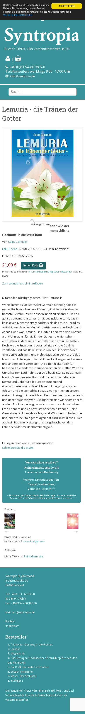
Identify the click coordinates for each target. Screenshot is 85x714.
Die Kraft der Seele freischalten (29, 667)
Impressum (12, 626)
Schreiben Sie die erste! (18, 448)
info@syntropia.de (22, 76)
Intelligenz (16, 680)
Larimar (15, 649)
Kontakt (10, 621)
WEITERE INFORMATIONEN (17, 15)
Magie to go (17, 653)
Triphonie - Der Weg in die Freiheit (31, 644)
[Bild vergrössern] (42, 216)
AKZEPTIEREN (66, 6)
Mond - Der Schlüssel (23, 676)
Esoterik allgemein (33, 541)
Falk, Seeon (9, 249)
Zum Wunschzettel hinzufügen (22, 283)
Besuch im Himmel (21, 672)
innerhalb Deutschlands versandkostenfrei (50, 271)
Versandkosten (14, 695)
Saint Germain (17, 242)
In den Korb (31, 265)
